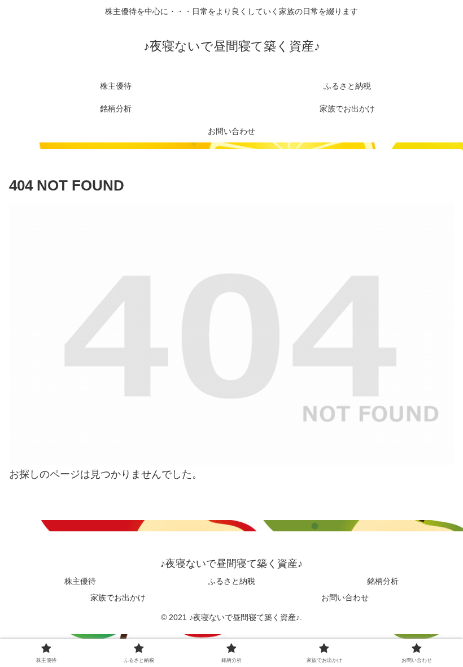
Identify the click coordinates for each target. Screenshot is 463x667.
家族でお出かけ (118, 597)
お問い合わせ (345, 597)
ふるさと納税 (231, 581)
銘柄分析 (383, 581)
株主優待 (80, 581)
